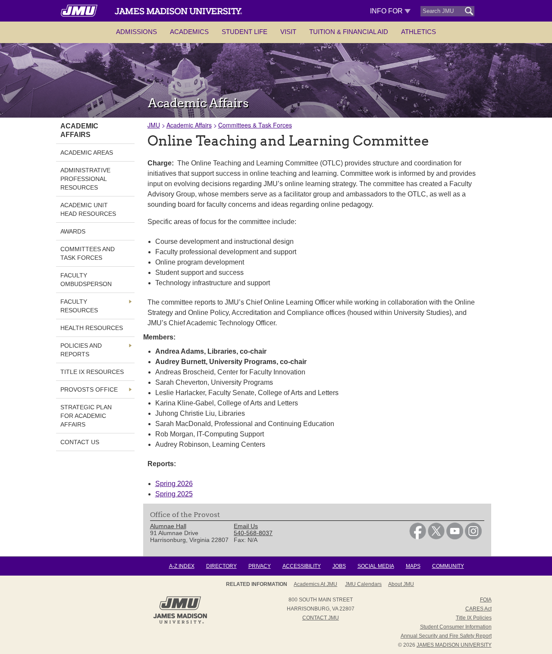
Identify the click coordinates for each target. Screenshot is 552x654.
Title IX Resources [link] (92, 371)
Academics (189, 31)
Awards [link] (72, 231)
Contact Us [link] (79, 442)
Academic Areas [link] (86, 152)
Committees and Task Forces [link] (87, 253)
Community (448, 566)
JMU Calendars (363, 584)
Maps (413, 566)
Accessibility (301, 566)
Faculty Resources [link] (79, 306)
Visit (288, 31)
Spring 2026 (174, 483)
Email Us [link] (246, 526)
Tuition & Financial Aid (348, 31)
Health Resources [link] (91, 327)
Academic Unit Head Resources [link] (88, 209)
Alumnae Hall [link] (168, 526)
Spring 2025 (174, 494)
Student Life (244, 31)
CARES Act (478, 609)
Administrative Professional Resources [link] (85, 179)
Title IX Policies (474, 618)
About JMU (401, 584)
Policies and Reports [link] (81, 350)
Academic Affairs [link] (79, 130)
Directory (221, 566)
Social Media (376, 566)
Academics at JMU (315, 584)
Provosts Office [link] (89, 389)
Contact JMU (320, 618)
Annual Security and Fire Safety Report (446, 636)
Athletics (418, 31)
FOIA (486, 600)
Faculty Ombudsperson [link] (86, 279)
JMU (153, 125)
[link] (417, 537)
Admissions (136, 31)
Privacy (259, 566)
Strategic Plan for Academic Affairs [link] (86, 416)
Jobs (339, 566)
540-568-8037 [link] (253, 532)
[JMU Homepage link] (180, 623)
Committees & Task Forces (255, 125)
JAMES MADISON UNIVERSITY (454, 645)
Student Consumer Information (456, 627)
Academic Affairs (189, 125)
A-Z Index (181, 566)
